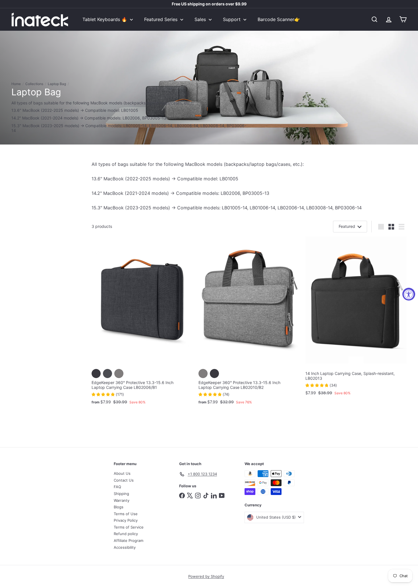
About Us (122, 473)
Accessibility (125, 547)
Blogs (118, 507)
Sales (200, 19)
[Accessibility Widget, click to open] (408, 294)
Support (232, 19)
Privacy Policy (126, 520)
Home (16, 84)
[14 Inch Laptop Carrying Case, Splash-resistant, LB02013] (356, 319)
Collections (34, 84)
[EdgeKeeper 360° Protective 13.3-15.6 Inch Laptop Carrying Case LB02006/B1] (142, 323)
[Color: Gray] (118, 373)
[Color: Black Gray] (96, 373)
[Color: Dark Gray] (107, 373)
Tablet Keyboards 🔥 (105, 19)
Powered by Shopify (206, 576)
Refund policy (126, 533)
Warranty (121, 500)
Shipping (121, 493)
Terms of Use (126, 513)
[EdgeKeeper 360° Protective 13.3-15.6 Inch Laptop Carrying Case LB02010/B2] (249, 323)
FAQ (117, 486)
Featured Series (161, 19)
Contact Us (124, 480)
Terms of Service (129, 527)
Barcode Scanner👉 (279, 19)
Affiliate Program (128, 540)
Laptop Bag (57, 84)
